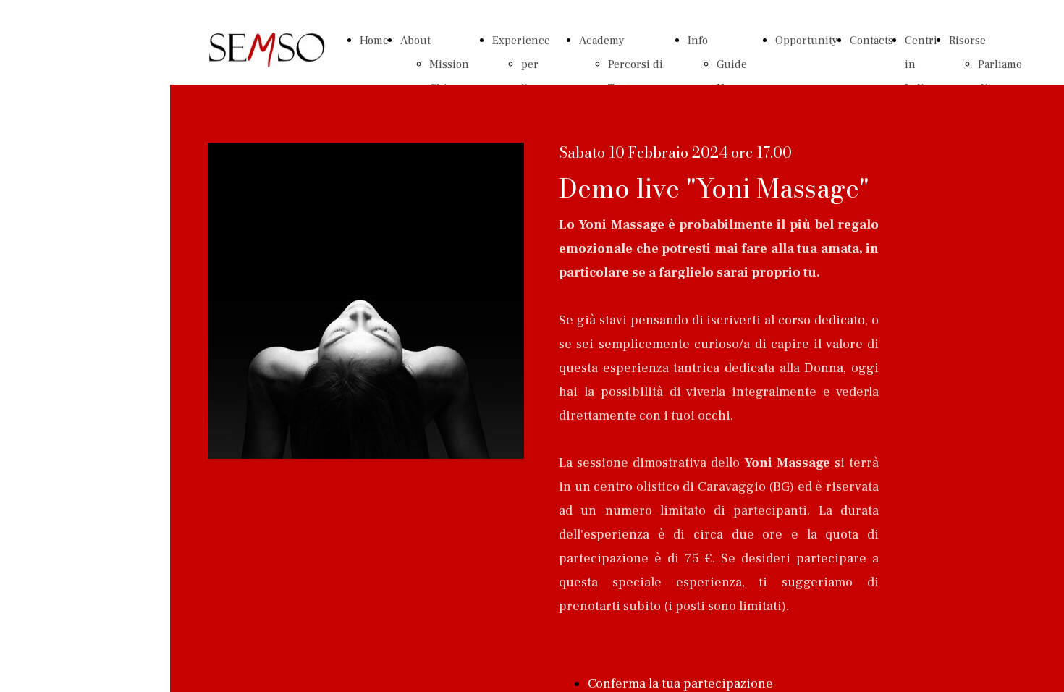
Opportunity (806, 40)
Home (374, 40)
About (415, 40)
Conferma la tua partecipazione (680, 683)
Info (698, 40)
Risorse (967, 40)
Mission (449, 64)
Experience (521, 40)
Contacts (871, 40)
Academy (602, 40)
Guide (732, 64)
